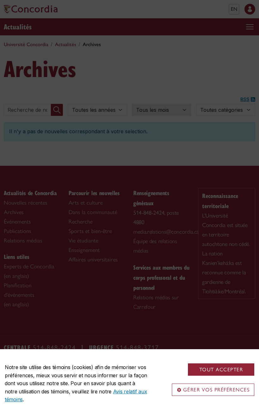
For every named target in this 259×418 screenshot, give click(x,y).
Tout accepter (221, 370)
